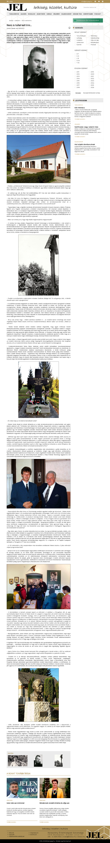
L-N (78, 58)
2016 (78, 83)
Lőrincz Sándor (11, 28)
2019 (92, 72)
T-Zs (78, 62)
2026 (92, 87)
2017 (78, 85)
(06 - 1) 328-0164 (54, 837)
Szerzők (11, 834)
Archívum (33, 834)
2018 (78, 87)
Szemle (49, 14)
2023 (92, 81)
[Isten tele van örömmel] (22, 798)
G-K (78, 56)
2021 (92, 76)
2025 (92, 85)
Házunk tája (77, 14)
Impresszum (34, 833)
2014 (78, 78)
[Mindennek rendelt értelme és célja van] (55, 798)
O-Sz (78, 60)
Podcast (97, 14)
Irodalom (31, 14)
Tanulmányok (14, 14)
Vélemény (56, 14)
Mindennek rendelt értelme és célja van (54, 803)
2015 (78, 81)
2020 (92, 74)
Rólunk (11, 833)
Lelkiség (23, 14)
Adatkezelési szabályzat (16, 836)
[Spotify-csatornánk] (101, 1)
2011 (78, 72)
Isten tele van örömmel (15, 803)
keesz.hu (81, 837)
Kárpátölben (88, 14)
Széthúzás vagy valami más (86, 127)
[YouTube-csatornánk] (98, 1)
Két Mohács (80, 108)
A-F (78, 54)
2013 (78, 76)
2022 (92, 78)
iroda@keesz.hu (69, 837)
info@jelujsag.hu (86, 1)
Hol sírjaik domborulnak (85, 144)
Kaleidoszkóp (66, 14)
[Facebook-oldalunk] (94, 1)
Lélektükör (41, 14)
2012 (78, 74)
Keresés (78, 93)
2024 (92, 83)
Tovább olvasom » (11, 822)
